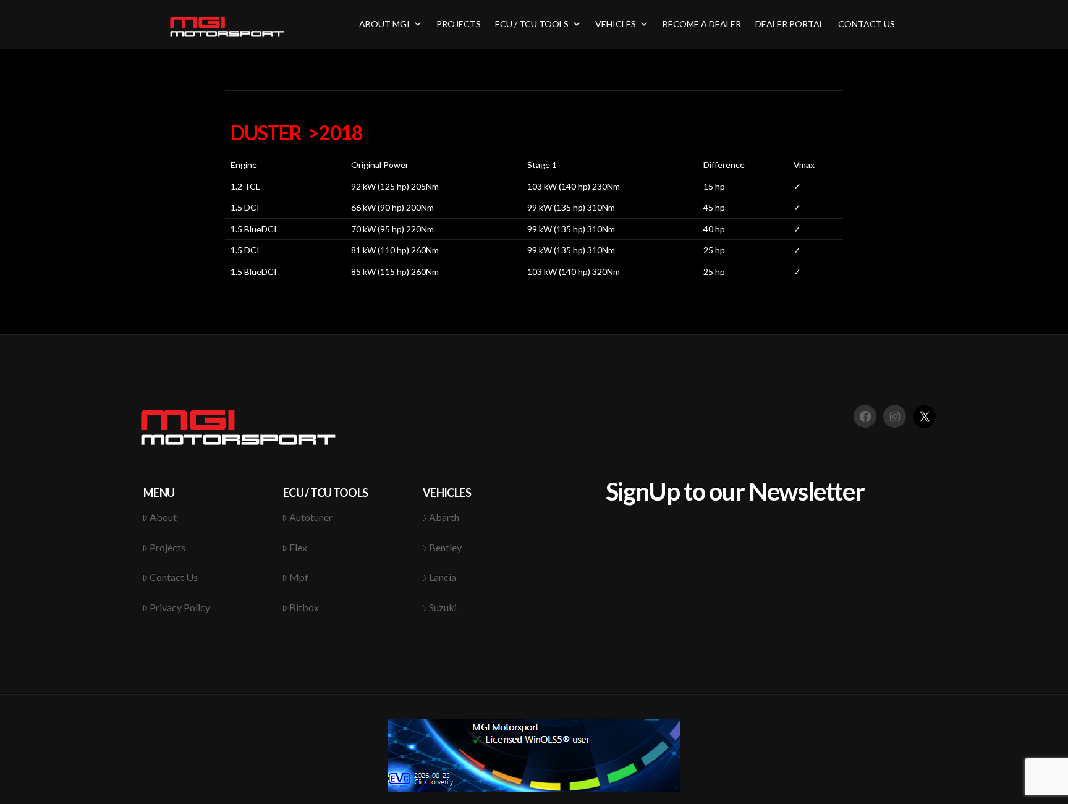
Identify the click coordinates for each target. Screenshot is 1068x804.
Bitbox (304, 607)
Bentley (445, 547)
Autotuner (311, 517)
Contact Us (174, 577)
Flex (298, 547)
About (163, 517)
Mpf (298, 577)
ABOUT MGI (384, 24)
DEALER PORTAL (789, 24)
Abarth (444, 517)
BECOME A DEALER (702, 24)
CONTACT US (866, 24)
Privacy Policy (180, 607)
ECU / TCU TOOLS (532, 24)
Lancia (442, 577)
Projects (167, 547)
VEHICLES (615, 24)
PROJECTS (458, 24)
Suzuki (443, 607)
